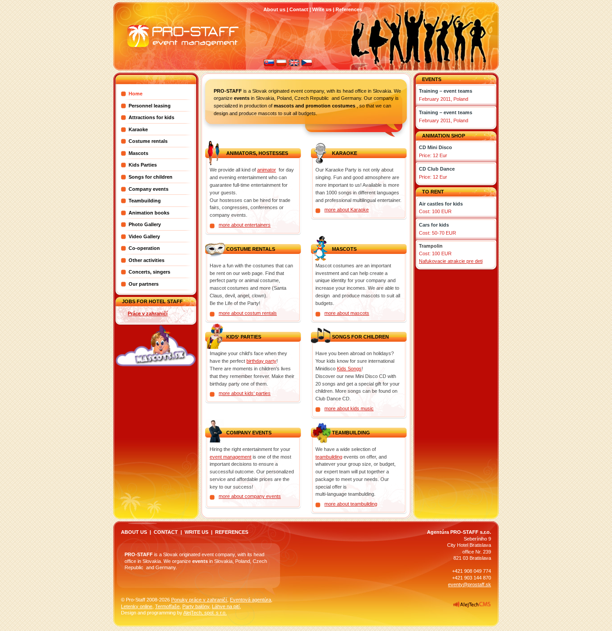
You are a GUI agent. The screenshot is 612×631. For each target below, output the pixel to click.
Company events (148, 189)
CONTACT (166, 532)
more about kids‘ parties (245, 393)
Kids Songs (349, 368)
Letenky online (136, 606)
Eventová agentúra (250, 599)
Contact (298, 9)
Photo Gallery (145, 224)
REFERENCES (231, 532)
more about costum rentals (248, 313)
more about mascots (346, 313)
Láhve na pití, (226, 606)
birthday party (261, 361)
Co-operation (144, 248)
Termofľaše (167, 606)
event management (230, 456)
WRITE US (196, 532)
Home (135, 93)
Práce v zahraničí (148, 313)
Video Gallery (144, 236)
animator (266, 169)
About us (274, 9)
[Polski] (281, 64)
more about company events (250, 496)
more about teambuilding (350, 504)
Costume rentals (148, 141)
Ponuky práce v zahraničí (199, 599)
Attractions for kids (151, 117)
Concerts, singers (149, 272)
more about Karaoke (346, 209)
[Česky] (306, 64)
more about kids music (349, 408)
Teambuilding (145, 200)
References (349, 9)
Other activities (146, 260)
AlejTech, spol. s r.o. (205, 612)
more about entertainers (245, 225)
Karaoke (138, 129)
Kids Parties (143, 164)
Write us (322, 9)
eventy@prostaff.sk (469, 584)
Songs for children (150, 177)
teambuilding (328, 456)
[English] (294, 64)
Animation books (149, 212)
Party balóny (195, 606)
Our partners (144, 284)
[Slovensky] (269, 64)
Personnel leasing (150, 105)
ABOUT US (134, 532)
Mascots (138, 153)
